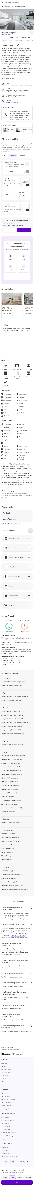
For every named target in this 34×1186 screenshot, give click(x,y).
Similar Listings (18, 40)
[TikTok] (28, 1161)
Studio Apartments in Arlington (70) (11, 685)
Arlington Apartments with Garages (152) (13, 711)
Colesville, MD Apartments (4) (10, 789)
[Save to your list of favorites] (31, 12)
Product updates (6, 1072)
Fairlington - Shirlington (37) (9, 833)
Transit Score (24, 620)
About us (4, 1063)
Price (10, 40)
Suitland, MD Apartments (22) (9, 811)
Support (3, 1079)
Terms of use (5, 1150)
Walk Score (8, 620)
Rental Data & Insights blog (9, 1136)
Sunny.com (4, 1075)
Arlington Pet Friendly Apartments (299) (12, 734)
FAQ (2, 1082)
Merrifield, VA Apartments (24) (10, 785)
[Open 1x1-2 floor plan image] (25, 207)
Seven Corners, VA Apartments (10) (11, 759)
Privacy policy (5, 1147)
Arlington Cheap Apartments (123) (11, 700)
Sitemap (3, 1085)
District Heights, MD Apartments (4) (11, 774)
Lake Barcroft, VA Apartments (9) (10, 767)
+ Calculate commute (12, 102)
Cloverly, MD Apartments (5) (9, 778)
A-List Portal (5, 1117)
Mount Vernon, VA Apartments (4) (11, 770)
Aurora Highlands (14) (7, 848)
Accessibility (5, 1153)
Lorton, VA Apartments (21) (9, 796)
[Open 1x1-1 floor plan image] (25, 181)
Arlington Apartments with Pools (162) (12, 719)
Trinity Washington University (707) (11, 874)
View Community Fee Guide (9, 523)
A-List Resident (6, 1129)
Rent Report (5, 1109)
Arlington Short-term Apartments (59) (12, 745)
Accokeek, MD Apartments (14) (10, 804)
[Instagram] (24, 1161)
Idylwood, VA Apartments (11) (9, 793)
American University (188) (8, 878)
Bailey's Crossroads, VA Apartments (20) (13, 756)
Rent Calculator (6, 1102)
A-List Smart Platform (7, 1120)
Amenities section (15, 954)
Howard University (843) (8, 871)
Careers (3, 1066)
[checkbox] (10, 257)
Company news (6, 1069)
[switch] (26, 171)
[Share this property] (31, 32)
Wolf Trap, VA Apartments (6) (9, 782)
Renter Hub (4, 1093)
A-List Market (5, 1123)
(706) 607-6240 (5, 35)
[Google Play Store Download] (17, 1054)
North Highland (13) (7, 852)
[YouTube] (21, 1161)
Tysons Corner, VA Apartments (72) (11, 808)
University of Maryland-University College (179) (14, 889)
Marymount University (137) (9, 882)
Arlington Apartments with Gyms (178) (12, 715)
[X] (17, 1161)
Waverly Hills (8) (6, 856)
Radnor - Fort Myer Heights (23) (10, 841)
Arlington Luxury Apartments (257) (11, 730)
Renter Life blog (6, 1106)
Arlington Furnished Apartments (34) (11, 726)
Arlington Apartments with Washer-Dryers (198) (14, 722)
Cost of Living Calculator (8, 1099)
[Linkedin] (10, 1161)
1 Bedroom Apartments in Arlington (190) (13, 682)
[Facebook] (13, 1161)
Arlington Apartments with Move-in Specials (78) (15, 696)
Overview (4, 40)
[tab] (5, 155)
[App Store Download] (6, 1054)
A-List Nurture (5, 1126)
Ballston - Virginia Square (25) (10, 837)
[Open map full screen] (30, 530)
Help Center (5, 1139)
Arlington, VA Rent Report (18, 936)
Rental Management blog (8, 1133)
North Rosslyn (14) (6, 845)
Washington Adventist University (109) (12, 885)
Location (26, 40)
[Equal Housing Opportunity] (6, 1161)
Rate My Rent (5, 1096)
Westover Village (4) (7, 860)
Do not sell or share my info (9, 1156)
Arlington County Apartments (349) (11, 822)
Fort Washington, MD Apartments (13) (12, 800)
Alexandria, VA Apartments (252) (10, 763)
